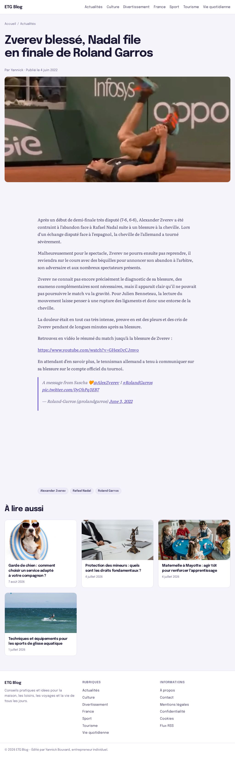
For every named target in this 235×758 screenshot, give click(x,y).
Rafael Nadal (82, 490)
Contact (166, 697)
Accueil (10, 23)
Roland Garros (108, 490)
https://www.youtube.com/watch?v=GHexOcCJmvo (88, 350)
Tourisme (191, 7)
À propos (167, 690)
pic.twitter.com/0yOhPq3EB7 (70, 389)
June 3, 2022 (120, 401)
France (160, 7)
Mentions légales (174, 704)
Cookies (167, 718)
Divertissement (136, 7)
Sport (174, 7)
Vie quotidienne (216, 7)
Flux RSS (167, 725)
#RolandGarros (137, 382)
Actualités (94, 7)
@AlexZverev (106, 382)
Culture (113, 7)
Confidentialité (172, 711)
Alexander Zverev (53, 490)
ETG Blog (13, 7)
